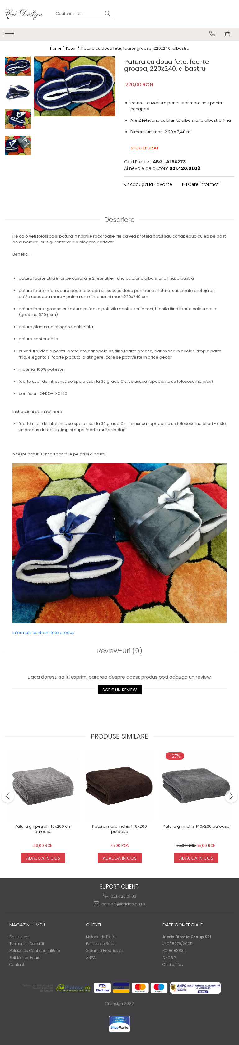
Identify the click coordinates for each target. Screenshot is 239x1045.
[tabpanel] (74, 86)
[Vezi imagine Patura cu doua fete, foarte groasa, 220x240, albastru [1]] (18, 92)
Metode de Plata (100, 936)
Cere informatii (204, 184)
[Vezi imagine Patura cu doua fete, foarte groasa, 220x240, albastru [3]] (18, 145)
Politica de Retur (100, 943)
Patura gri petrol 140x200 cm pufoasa (43, 829)
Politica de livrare (24, 957)
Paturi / (73, 48)
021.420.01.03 (123, 896)
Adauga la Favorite (150, 184)
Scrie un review (119, 690)
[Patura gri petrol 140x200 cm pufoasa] (43, 786)
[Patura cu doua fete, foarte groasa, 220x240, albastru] (74, 86)
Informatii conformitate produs (43, 633)
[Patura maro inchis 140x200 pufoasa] (119, 786)
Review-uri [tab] (119, 650)
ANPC (91, 957)
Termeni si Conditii (26, 943)
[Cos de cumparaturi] (227, 34)
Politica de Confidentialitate (34, 950)
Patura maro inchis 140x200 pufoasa (119, 829)
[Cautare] (107, 14)
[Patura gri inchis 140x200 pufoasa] (196, 786)
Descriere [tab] (119, 219)
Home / (57, 48)
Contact (16, 964)
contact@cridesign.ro (123, 904)
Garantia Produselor (104, 950)
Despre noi (19, 936)
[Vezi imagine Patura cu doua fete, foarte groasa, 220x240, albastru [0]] (18, 66)
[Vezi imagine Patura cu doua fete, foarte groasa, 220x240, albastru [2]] (18, 119)
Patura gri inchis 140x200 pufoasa (196, 826)
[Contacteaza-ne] (212, 34)
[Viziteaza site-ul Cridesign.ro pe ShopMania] (119, 1024)
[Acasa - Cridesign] (24, 14)
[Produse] (10, 35)
